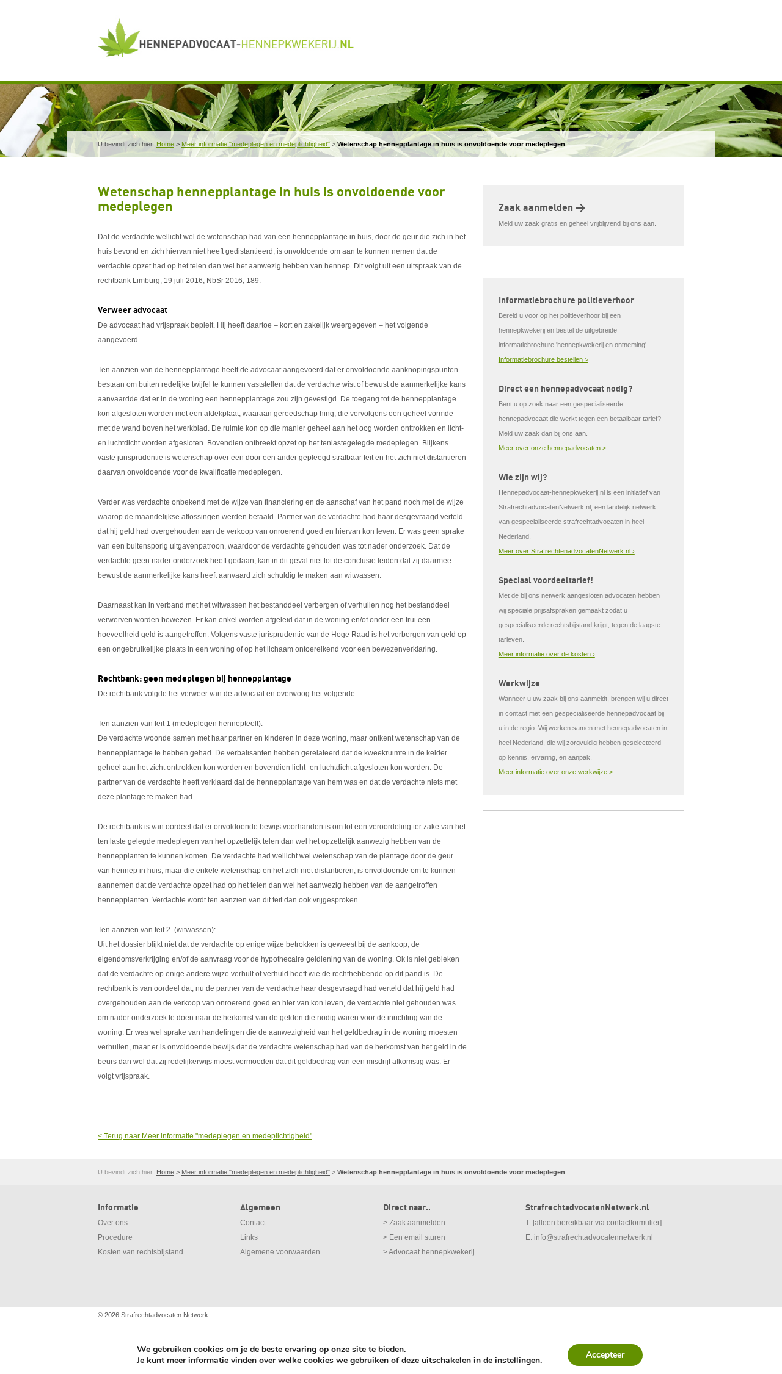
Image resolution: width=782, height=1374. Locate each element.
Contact (253, 1222)
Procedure (115, 1237)
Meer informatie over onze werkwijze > (556, 771)
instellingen (517, 1360)
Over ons (113, 1222)
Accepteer (605, 1355)
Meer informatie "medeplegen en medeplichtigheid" (255, 144)
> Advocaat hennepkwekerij (429, 1252)
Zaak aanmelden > (542, 208)
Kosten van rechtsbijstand (140, 1252)
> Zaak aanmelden (414, 1222)
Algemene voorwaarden (280, 1252)
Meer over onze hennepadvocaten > (552, 447)
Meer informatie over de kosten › (547, 654)
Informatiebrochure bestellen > (543, 359)
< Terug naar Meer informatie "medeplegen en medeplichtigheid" (205, 1136)
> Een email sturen (414, 1237)
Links (249, 1237)
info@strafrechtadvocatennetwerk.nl (593, 1237)
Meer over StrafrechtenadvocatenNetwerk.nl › (567, 551)
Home (165, 144)
